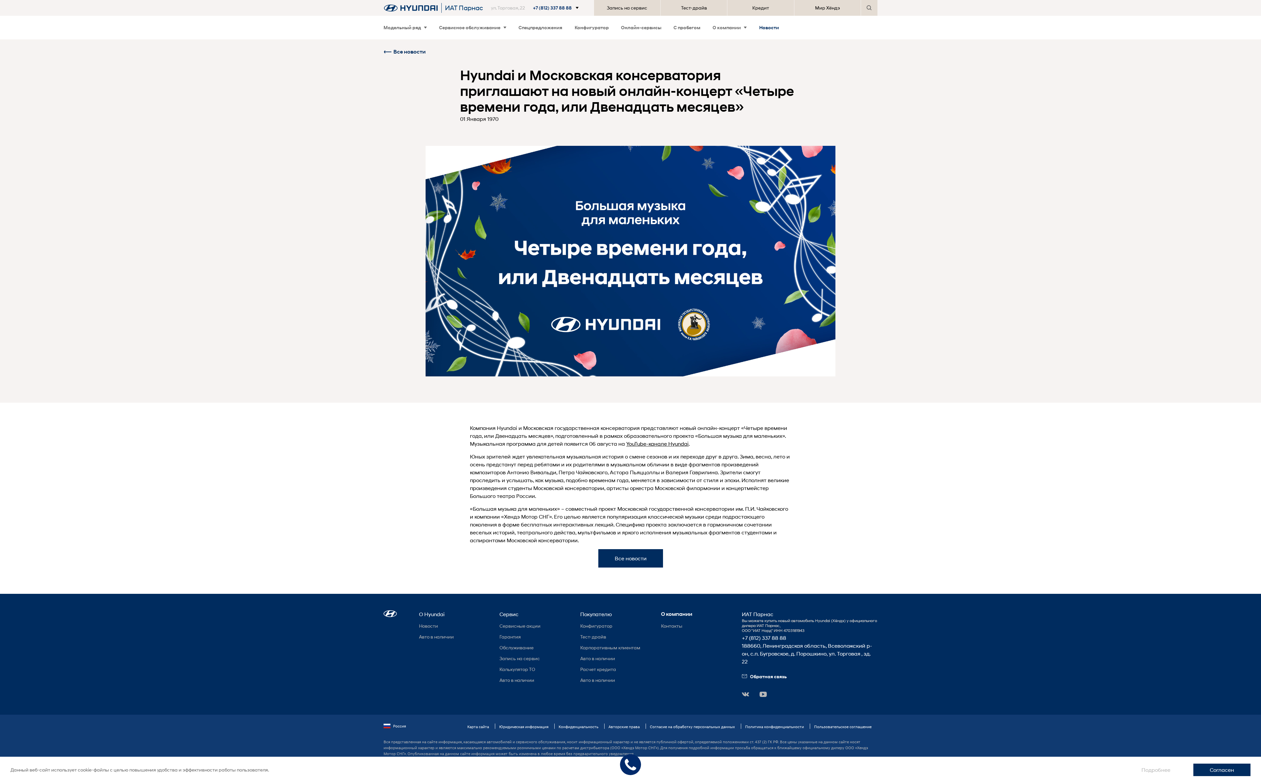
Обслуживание (516, 647)
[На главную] (411, 8)
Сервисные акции (520, 626)
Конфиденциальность (578, 726)
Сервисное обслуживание (469, 27)
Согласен (1222, 770)
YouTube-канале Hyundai (657, 443)
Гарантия (510, 636)
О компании (727, 27)
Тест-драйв (694, 8)
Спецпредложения (540, 27)
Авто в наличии (436, 636)
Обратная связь (768, 676)
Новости (769, 27)
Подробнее (1155, 770)
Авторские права (624, 726)
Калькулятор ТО (517, 669)
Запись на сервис (627, 8)
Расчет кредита (598, 669)
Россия (399, 726)
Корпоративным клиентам (610, 647)
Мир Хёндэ (827, 8)
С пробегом (687, 27)
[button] (538, 8)
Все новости (409, 52)
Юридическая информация (523, 726)
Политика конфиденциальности (774, 726)
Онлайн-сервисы (641, 27)
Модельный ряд (402, 27)
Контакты (671, 626)
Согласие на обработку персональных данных (692, 726)
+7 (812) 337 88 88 (764, 638)
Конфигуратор (592, 27)
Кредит (760, 8)
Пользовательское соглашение (843, 726)
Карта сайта (478, 726)
